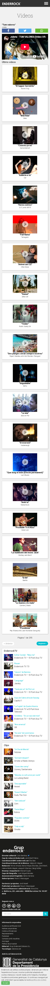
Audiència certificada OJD (11, 926)
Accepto (5, 983)
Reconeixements (7, 934)
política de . (39, 980)
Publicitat (5, 936)
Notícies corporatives (9, 928)
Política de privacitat (9, 944)
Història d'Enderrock (9, 931)
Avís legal (5, 941)
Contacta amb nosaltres (11, 939)
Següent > (42, 643)
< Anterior (8, 643)
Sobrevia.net (16, 949)
